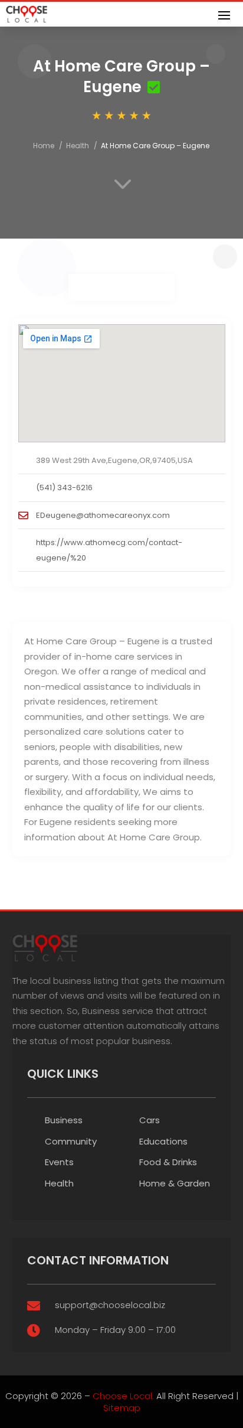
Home (43, 146)
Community (71, 1141)
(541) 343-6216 (64, 487)
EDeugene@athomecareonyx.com (103, 515)
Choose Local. (123, 1396)
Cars (149, 1120)
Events (59, 1162)
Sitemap (121, 1407)
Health (77, 146)
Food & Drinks (168, 1162)
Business (64, 1120)
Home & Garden (174, 1183)
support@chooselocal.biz (110, 1305)
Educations (163, 1141)
